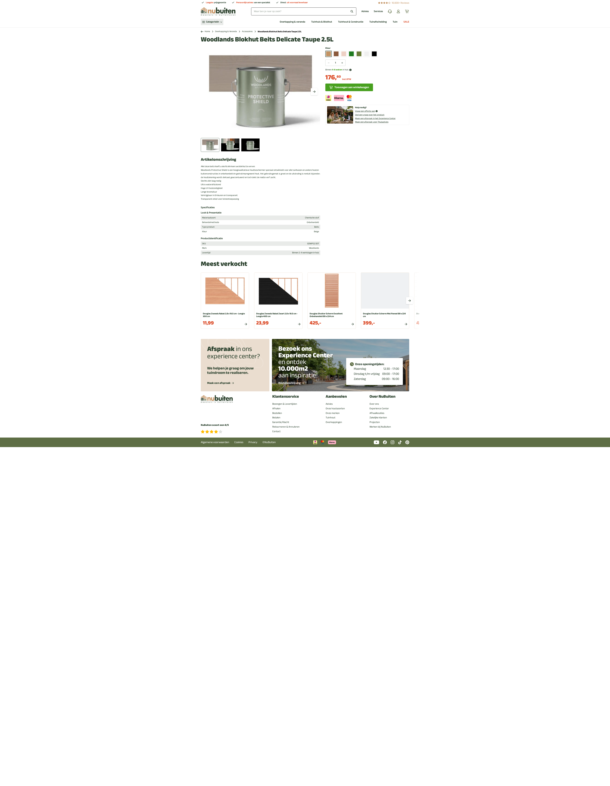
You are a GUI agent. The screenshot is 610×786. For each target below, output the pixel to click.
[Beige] (328, 54)
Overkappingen (334, 422)
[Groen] (351, 54)
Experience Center (379, 408)
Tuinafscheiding (378, 21)
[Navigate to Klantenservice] (390, 11)
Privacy (252, 442)
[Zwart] (374, 54)
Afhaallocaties (376, 413)
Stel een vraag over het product (369, 115)
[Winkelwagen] (407, 11)
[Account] (398, 11)
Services (378, 11)
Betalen (276, 417)
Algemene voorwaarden (215, 442)
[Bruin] (336, 54)
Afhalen (276, 408)
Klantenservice (285, 396)
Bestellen (277, 413)
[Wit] (366, 54)
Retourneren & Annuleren (286, 426)
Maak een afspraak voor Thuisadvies (371, 122)
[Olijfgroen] (359, 54)
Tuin (395, 21)
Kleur (328, 48)
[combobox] (303, 11)
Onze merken (333, 413)
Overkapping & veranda (292, 21)
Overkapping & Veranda (226, 31)
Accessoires (247, 31)
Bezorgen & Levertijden (284, 403)
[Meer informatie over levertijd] (350, 70)
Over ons (374, 403)
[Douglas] (344, 54)
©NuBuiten (269, 442)
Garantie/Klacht (280, 422)
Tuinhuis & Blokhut (321, 21)
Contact (276, 431)
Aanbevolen (336, 396)
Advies (365, 11)
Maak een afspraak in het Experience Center (375, 118)
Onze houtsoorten (335, 408)
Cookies (238, 442)
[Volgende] (314, 91)
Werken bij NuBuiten (380, 426)
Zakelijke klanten (378, 417)
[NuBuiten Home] (218, 11)
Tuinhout (330, 417)
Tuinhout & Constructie (350, 21)
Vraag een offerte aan (365, 111)
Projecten (374, 422)
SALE (406, 21)
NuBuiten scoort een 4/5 (215, 425)
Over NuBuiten (382, 396)
